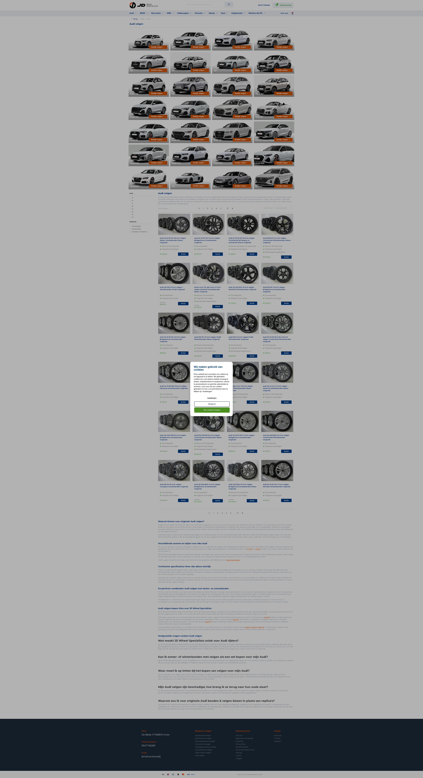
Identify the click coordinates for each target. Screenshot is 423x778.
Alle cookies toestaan (212, 410)
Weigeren (212, 404)
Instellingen (211, 398)
